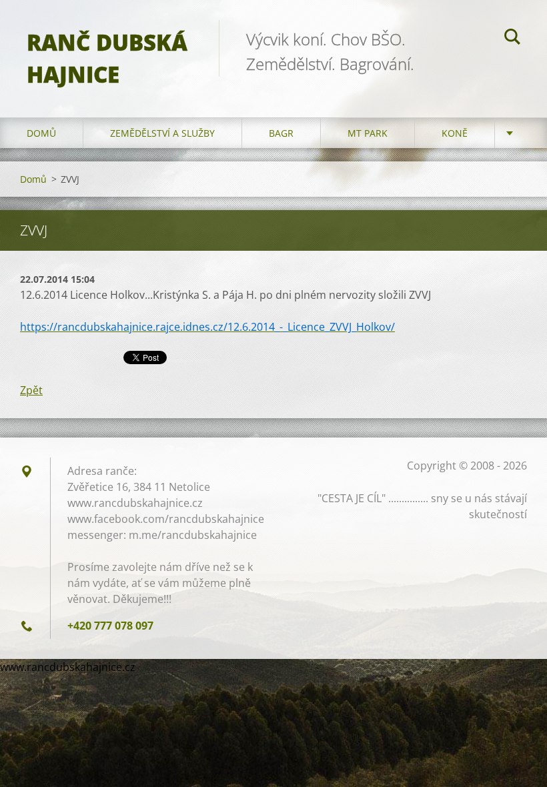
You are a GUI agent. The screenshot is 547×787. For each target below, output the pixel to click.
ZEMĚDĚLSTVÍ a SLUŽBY (162, 133)
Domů (41, 133)
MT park (368, 133)
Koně (455, 133)
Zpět (31, 390)
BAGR (281, 133)
